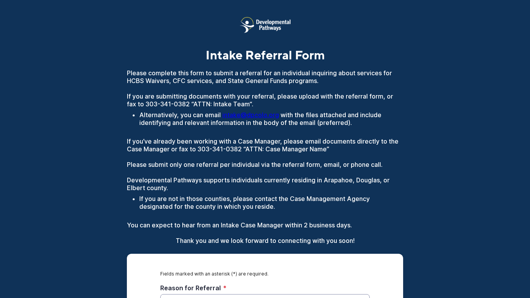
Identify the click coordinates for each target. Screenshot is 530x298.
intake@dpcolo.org (250, 115)
